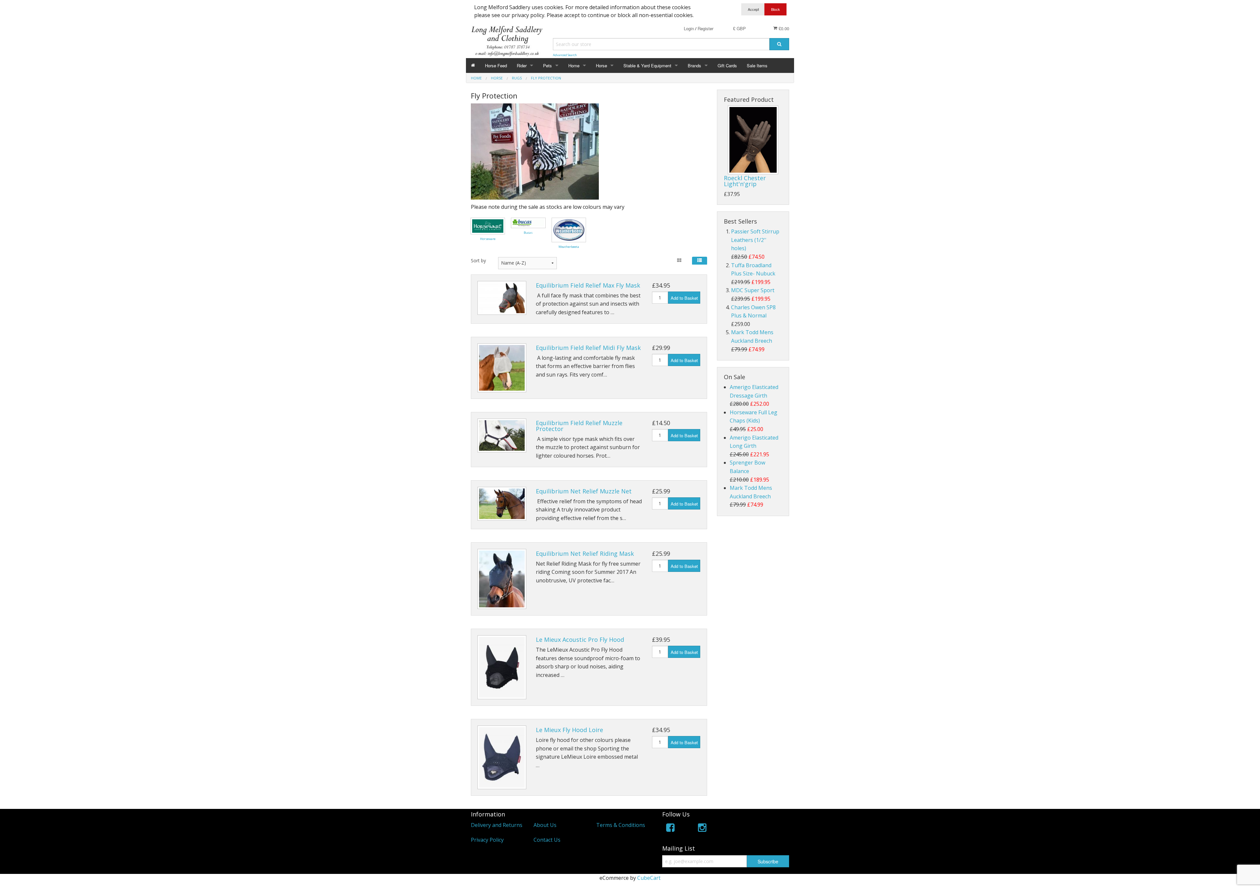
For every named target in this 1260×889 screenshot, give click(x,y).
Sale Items (757, 65)
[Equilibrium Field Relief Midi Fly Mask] (502, 368)
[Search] (779, 44)
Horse (601, 65)
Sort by (478, 260)
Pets (547, 65)
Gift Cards (727, 65)
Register (705, 28)
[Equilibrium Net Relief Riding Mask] (502, 579)
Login (689, 28)
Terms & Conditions (620, 825)
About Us (545, 825)
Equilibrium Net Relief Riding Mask (585, 553)
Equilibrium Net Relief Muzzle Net (584, 491)
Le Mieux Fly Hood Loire (569, 730)
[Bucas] (528, 222)
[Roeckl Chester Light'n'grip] (753, 140)
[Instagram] (702, 828)
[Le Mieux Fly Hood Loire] (502, 757)
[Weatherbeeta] (569, 229)
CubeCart (649, 877)
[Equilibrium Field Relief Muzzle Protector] (502, 435)
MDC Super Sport (752, 290)
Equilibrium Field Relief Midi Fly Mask (588, 348)
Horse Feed (496, 65)
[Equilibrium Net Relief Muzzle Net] (502, 504)
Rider (522, 65)
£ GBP (739, 28)
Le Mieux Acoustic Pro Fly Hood (580, 639)
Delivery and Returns (496, 825)
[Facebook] (670, 828)
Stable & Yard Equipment (647, 65)
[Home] (473, 65)
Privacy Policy (487, 839)
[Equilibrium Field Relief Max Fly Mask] (502, 298)
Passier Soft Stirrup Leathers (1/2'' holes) (755, 240)
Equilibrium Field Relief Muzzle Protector (579, 426)
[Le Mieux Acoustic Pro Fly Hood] (502, 667)
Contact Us (547, 839)
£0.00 (783, 28)
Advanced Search (565, 55)
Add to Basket (684, 298)
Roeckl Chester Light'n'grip (745, 181)
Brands (694, 65)
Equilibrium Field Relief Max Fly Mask (588, 285)
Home (573, 65)
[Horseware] (488, 225)
